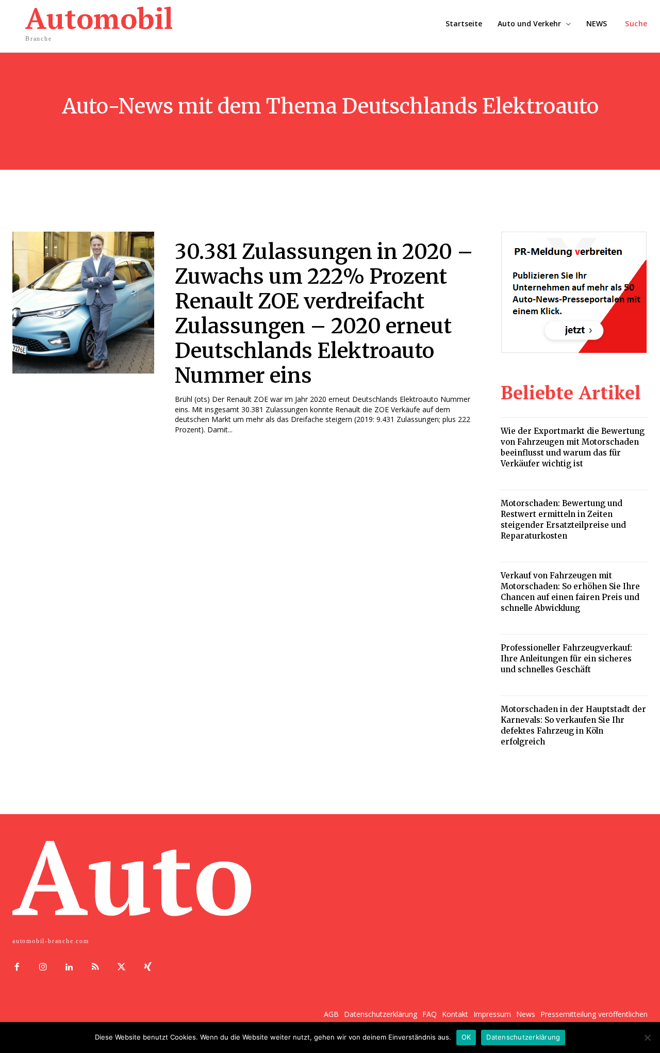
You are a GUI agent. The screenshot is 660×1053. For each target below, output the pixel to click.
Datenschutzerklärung (523, 1037)
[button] (636, 24)
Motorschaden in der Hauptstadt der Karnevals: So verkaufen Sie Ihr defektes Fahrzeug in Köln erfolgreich (573, 725)
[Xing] (147, 967)
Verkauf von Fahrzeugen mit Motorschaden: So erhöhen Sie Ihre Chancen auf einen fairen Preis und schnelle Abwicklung (570, 592)
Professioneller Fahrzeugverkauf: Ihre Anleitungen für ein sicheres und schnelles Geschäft (566, 658)
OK (466, 1037)
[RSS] (95, 967)
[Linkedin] (69, 967)
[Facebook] (16, 967)
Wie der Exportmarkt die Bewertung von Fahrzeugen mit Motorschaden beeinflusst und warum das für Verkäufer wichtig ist (573, 447)
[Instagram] (43, 967)
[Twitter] (121, 967)
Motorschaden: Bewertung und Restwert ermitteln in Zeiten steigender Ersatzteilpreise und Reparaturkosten (563, 519)
